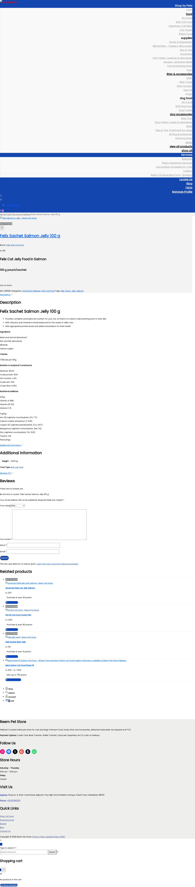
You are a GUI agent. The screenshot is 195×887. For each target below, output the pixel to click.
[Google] (21, 751)
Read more (13, 602)
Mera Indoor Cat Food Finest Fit (19, 665)
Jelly (74, 291)
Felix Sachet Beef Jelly (15, 642)
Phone (3, 800)
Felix (62, 291)
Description (5, 294)
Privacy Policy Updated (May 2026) (49, 836)
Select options (14, 679)
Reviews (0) (5, 473)
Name (3, 545)
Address (3, 795)
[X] (15, 751)
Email (3, 551)
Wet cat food (17, 467)
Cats (8, 214)
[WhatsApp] (34, 751)
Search (52, 852)
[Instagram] (2, 751)
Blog (2, 827)
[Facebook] (8, 751)
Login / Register (12, 205)
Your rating (5, 505)
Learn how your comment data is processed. (57, 564)
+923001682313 (13, 800)
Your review (6, 539)
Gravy (68, 291)
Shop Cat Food (7, 816)
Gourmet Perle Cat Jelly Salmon (20, 588)
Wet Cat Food (48, 291)
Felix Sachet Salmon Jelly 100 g (30, 236)
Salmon (80, 291)
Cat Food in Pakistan (21, 214)
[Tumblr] (27, 751)
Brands (3, 823)
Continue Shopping (9, 885)
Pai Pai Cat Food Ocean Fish (18, 615)
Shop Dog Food (7, 820)
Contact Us (5, 831)
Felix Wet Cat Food (15, 245)
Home (3, 214)
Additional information (10, 445)
